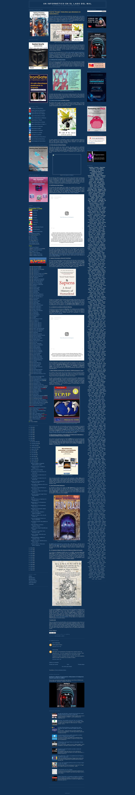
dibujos (90, 269)
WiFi (100, 208)
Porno (99, 388)
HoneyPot (95, 399)
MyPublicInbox (32, 577)
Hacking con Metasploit (38, 344)
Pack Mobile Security (33, 241)
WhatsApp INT (36, 292)
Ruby (101, 311)
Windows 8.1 (93, 336)
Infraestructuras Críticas (38, 358)
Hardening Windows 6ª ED (38, 407)
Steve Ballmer (98, 547)
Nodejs (94, 417)
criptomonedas (97, 214)
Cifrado (89, 211)
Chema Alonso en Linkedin (36, 132)
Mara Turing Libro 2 (37, 307)
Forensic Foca (102, 348)
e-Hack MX (35, 222)
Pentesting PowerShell (37, 369)
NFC (98, 314)
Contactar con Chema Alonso (37, 108)
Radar (94, 540)
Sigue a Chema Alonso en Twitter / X (38, 124)
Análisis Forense (36, 346)
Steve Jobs (91, 340)
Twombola (89, 550)
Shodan (98, 233)
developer (100, 247)
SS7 (90, 454)
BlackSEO (100, 286)
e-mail (103, 192)
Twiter (101, 548)
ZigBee (102, 555)
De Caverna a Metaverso (38, 294)
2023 (31, 432)
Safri (103, 543)
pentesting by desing (92, 408)
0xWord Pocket (52, 20)
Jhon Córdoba (55, 642)
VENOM (104, 550)
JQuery (99, 522)
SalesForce (94, 454)
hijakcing (98, 566)
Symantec (96, 484)
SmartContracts (101, 238)
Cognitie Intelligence (95, 426)
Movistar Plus (99, 273)
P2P (103, 295)
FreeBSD (91, 513)
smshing (98, 440)
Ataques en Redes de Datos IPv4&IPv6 (57, 432)
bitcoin (98, 212)
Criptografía (100, 200)
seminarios (90, 410)
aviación (103, 434)
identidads (91, 569)
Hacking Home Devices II (39, 274)
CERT (89, 467)
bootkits (89, 407)
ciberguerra (102, 244)
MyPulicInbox (90, 533)
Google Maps (90, 378)
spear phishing (91, 322)
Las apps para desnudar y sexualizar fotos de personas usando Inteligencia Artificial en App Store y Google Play (71, 714)
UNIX (91, 406)
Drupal (104, 386)
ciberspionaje (91, 374)
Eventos (96, 167)
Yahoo (93, 299)
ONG (93, 334)
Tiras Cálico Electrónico (39, 329)
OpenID (99, 536)
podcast (93, 226)
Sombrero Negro (36, 301)
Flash (100, 469)
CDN (100, 441)
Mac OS (97, 528)
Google (93, 174)
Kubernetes (35, 299)
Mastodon (89, 363)
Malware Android (36, 365)
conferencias (99, 174)
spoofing (91, 237)
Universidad (90, 189)
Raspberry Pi (35, 316)
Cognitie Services (102, 506)
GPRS (103, 231)
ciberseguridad (93, 173)
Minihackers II (36, 270)
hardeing (102, 565)
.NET (89, 233)
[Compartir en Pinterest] (55, 633)
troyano (98, 292)
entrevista (92, 341)
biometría (95, 256)
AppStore (100, 410)
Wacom (94, 551)
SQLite (99, 334)
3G (96, 303)
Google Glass (100, 428)
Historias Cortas (36, 287)
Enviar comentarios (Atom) (60, 670)
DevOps (94, 308)
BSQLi (93, 332)
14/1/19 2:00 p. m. (56, 659)
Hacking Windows (36, 347)
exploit (98, 218)
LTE (97, 448)
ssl (92, 263)
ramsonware (103, 574)
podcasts (90, 225)
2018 (31, 548)
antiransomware (96, 330)
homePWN (89, 492)
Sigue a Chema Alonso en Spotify (38, 122)
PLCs (89, 370)
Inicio (68, 664)
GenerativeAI (91, 199)
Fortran (104, 511)
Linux (103, 182)
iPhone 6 (89, 463)
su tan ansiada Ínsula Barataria (61, 616)
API (101, 285)
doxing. (102, 558)
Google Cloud (97, 318)
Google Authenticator (92, 323)
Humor (103, 177)
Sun (103, 319)
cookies (96, 374)
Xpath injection (94, 421)
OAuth (98, 329)
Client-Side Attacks (37, 348)
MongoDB (90, 417)
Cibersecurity (102, 411)
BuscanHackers (94, 411)
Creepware (99, 443)
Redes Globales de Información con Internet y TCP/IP (68, 423)
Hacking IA (36, 268)
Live (95, 430)
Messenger (90, 329)
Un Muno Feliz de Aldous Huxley (68, 91)
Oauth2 (95, 319)
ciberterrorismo (91, 352)
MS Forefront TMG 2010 (38, 416)
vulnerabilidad (103, 440)
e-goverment (98, 277)
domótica (94, 366)
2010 (31, 562)
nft (92, 274)
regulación (90, 395)
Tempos (95, 188)
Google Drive (95, 428)
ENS (104, 310)
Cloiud (97, 506)
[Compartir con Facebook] (54, 633)
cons (90, 230)
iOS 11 (101, 566)
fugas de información (92, 260)
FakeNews (102, 269)
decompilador (98, 489)
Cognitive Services (99, 204)
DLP (103, 367)
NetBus (97, 533)
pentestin (103, 407)
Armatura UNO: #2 (37, 325)
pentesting (92, 170)
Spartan (89, 547)
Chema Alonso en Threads (36, 120)
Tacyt (95, 255)
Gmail (101, 225)
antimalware (98, 231)
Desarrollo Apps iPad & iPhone (39, 399)
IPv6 (101, 219)
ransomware (95, 278)
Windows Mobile (91, 365)
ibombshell (99, 366)
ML (95, 297)
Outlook (103, 344)
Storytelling (35, 291)
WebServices (91, 458)
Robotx (104, 540)
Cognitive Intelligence (94, 203)
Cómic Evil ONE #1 (37, 336)
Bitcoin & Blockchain (37, 355)
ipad (94, 216)
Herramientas (102, 211)
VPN (101, 281)
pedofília (99, 570)
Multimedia (95, 344)
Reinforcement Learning (101, 480)
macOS (90, 284)
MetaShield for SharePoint (93, 529)
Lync (104, 526)
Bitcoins (99, 220)
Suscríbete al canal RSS (36, 134)
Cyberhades (31, 584)
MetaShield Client (98, 400)
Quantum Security (37, 269)
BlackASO (93, 441)
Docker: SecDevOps (37, 343)
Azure (93, 267)
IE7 (101, 362)
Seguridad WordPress (37, 359)
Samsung (95, 380)
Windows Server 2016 (37, 255)
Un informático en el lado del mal (67, 4)
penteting (103, 463)
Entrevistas (94, 190)
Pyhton (93, 433)
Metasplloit (100, 529)
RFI (91, 370)
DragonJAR (35, 210)
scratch (103, 382)
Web (100, 551)
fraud (101, 491)
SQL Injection (102, 199)
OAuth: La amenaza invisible (37, 469)
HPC (89, 517)
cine (95, 271)
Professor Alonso (33, 237)
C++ (104, 503)
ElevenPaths (97, 177)
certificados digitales (95, 326)
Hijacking (99, 264)
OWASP (99, 344)
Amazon (98, 248)
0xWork (98, 496)
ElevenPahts (103, 354)
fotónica (96, 437)
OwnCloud (95, 537)
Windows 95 (93, 434)
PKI (102, 355)
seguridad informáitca (100, 408)
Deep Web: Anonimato (37, 366)
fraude (101, 205)
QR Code (103, 403)
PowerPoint (90, 452)
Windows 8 (93, 241)
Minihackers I (36, 272)
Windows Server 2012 (37, 397)
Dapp (90, 444)
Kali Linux (103, 260)
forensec (104, 562)
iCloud (93, 407)
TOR (105, 267)
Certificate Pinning (97, 367)
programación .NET (92, 292)
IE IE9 (102, 218)
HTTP (89, 249)
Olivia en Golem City (38, 276)
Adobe (93, 359)
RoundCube (99, 481)
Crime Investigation (37, 353)
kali (89, 241)
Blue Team (103, 312)
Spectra (103, 188)
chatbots (103, 315)
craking (89, 558)
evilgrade (103, 462)
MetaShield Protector (96, 270)
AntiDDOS (97, 359)
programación (96, 215)
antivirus (90, 307)
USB (89, 312)
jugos (98, 569)
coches (104, 345)
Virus (89, 336)
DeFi (105, 332)
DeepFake (100, 386)
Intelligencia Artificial (94, 522)
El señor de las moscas (56, 100)
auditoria (94, 488)
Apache (95, 222)
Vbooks (99, 356)
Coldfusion (101, 426)
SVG (95, 543)
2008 (31, 566)
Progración (90, 539)
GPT (97, 226)
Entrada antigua (81, 664)
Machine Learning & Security (39, 335)
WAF (103, 356)
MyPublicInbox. (96, 532)
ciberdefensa (101, 392)
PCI (93, 451)
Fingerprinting (102, 183)
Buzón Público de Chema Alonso (38, 112)
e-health (89, 347)
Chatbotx (93, 506)
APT (101, 258)
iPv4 (104, 241)
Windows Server (92, 212)
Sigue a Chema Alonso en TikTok (38, 115)
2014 (31, 555)
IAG (90, 415)
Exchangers (104, 510)
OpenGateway (91, 315)
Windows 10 (101, 227)
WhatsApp (94, 194)
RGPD (89, 540)
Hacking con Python (37, 372)
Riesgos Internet (36, 339)
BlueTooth (103, 248)
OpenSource (90, 301)
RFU (104, 539)
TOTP (90, 277)
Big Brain (69, 189)
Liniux (91, 526)
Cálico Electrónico (34, 239)
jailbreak (90, 234)
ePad (105, 558)
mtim (93, 570)
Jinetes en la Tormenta (37, 310)
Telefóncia (94, 548)
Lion (101, 369)
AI (96, 170)
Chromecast (99, 467)
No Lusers (96, 186)
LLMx (94, 525)
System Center (92, 456)
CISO (90, 318)
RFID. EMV (101, 539)
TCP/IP (104, 363)
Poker (103, 451)
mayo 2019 (33, 454)
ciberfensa (98, 488)
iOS (94, 192)
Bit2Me (96, 267)
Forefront (98, 343)
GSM (91, 293)
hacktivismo (102, 282)
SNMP (97, 404)
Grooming (90, 399)
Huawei (99, 518)
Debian (90, 308)
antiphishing (90, 321)
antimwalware (90, 488)
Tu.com (98, 297)
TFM (96, 456)
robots (89, 263)
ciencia (89, 393)
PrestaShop (98, 418)
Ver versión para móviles (67, 666)
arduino (94, 307)
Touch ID (103, 484)
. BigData (94, 496)
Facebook (95, 193)
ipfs (105, 492)
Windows (91, 183)
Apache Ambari (90, 499)
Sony (93, 419)
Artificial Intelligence (99, 179)
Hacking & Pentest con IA (39, 273)
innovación (92, 204)
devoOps (103, 489)
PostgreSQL (93, 418)
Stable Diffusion (101, 380)
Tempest (94, 345)
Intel (100, 349)
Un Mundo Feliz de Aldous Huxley (58, 59)
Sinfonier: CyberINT (37, 364)
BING (104, 219)
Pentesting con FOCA (37, 380)
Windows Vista (95, 211)
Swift (92, 484)
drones (95, 316)
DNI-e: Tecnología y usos (38, 413)
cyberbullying (90, 358)
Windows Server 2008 (101, 371)
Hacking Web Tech (37, 362)
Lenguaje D (98, 525)
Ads (88, 354)
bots (103, 262)
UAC (91, 256)
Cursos (92, 178)
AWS (90, 359)
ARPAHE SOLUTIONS (37, 231)
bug (89, 200)
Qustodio (92, 480)
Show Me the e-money (37, 318)
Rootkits (93, 363)
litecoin (102, 422)
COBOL (92, 467)
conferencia (91, 245)
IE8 (98, 429)
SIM (96, 334)
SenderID (95, 370)
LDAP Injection (92, 262)
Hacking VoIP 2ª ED (37, 391)
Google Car (90, 428)
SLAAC (94, 389)
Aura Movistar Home (99, 502)
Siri (101, 290)
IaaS (89, 473)
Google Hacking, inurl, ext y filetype (65, 769)
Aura (99, 194)
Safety (100, 543)
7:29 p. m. (68, 634)
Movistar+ (103, 270)
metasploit (94, 201)
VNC (93, 485)
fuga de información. (95, 563)
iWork (96, 407)
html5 (99, 358)
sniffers (89, 310)
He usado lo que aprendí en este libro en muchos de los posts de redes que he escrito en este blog (66, 431)
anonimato (98, 266)
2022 (31, 434)
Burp (104, 466)
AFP (96, 465)
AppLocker (89, 500)
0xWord (30, 576)
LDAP (95, 258)
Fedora (100, 445)
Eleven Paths (101, 185)
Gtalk (90, 447)
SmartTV (98, 242)
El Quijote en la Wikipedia (68, 606)
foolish (101, 321)
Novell (96, 388)
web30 (99, 395)
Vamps (100, 419)
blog (103, 220)
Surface (89, 484)
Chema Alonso (61, 244)
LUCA (90, 194)
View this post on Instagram (67, 217)
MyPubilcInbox (91, 403)
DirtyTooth (91, 314)
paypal (104, 393)
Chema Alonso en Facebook (37, 130)
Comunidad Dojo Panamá (37, 227)
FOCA (99, 188)
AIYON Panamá (36, 229)
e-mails (90, 303)
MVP (101, 343)
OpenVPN (97, 417)
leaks (97, 347)
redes (101, 197)
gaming (98, 249)
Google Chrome (92, 229)
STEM (92, 543)
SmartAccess (97, 544)
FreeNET (103, 469)
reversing (98, 285)
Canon (95, 467)
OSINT (34, 317)
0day (94, 303)
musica (100, 463)
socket (94, 577)
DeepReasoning (92, 362)
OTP (89, 325)
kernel (104, 326)
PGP (95, 311)
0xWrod (101, 496)
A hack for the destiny (37, 350)
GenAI (94, 182)
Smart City (100, 370)
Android (91, 185)
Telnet (98, 548)
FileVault (95, 511)
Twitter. (104, 548)
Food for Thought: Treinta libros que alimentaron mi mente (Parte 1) (64, 12)
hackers (102, 181)
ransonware (95, 495)
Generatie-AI (91, 470)
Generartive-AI (101, 513)
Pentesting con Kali (38, 248)
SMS (104, 229)
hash (99, 437)
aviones (91, 436)
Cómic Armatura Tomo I (38, 340)
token (98, 258)
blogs (89, 226)
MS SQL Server (101, 275)
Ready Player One (58, 544)
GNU (93, 369)
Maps (99, 415)
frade (90, 563)
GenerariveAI (96, 513)
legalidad (99, 271)
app (94, 321)
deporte (90, 366)
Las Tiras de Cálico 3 (38, 281)
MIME (92, 528)
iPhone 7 (98, 492)
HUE (104, 470)
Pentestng (94, 478)
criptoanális (93, 558)
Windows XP (96, 244)
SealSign (89, 345)
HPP (89, 429)
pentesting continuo (97, 382)
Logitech (94, 526)
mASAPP (99, 407)
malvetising (102, 569)
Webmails (92, 295)
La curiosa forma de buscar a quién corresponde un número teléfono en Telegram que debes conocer (70, 736)
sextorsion (103, 358)
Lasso (104, 429)
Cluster (34, 368)
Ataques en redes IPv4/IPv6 (39, 401)
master (103, 366)
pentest (91, 181)
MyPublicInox (102, 532)
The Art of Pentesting (37, 283)
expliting (93, 562)
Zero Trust (99, 434)
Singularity (97, 455)
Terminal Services (101, 263)
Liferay (102, 525)
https (94, 253)
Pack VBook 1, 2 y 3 (33, 251)
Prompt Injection (94, 251)
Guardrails (100, 414)
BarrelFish (89, 503)
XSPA (98, 381)
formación (90, 177)
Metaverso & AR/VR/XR (38, 284)
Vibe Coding (93, 371)
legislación (102, 279)
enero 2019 (33, 461)
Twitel (95, 296)
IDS (99, 362)
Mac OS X (95, 240)
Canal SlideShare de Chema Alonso (38, 136)
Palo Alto (99, 451)
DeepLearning (101, 284)
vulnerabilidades (95, 310)
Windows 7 (90, 215)
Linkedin (94, 293)
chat (103, 290)
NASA (94, 533)
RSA (98, 308)
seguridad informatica (100, 576)
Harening (103, 517)
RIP (91, 540)
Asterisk (101, 466)
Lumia (102, 526)
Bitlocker (103, 396)
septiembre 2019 (34, 447)
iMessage (90, 382)
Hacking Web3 (36, 288)
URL (95, 550)
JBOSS (89, 448)
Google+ (89, 414)
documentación (91, 282)
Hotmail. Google (94, 518)
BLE (101, 322)
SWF (97, 543)
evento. (100, 561)
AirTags (102, 465)
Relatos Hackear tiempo (38, 305)
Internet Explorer (97, 207)
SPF (96, 315)
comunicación (96, 436)
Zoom (99, 421)
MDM (89, 400)
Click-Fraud (103, 377)
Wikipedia (99, 406)
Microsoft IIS (99, 432)
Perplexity (90, 285)
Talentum (99, 255)
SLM (100, 351)
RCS (96, 480)
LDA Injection (104, 524)
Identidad (99, 182)
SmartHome (102, 259)
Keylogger (92, 474)
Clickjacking (98, 360)
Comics (96, 183)
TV (96, 356)
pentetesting (91, 573)
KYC (89, 474)
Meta (92, 338)
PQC (101, 329)
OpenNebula (103, 536)
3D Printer (97, 322)
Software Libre (91, 231)
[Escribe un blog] (51, 633)
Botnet (100, 278)
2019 (31, 440)
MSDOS (89, 355)
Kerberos (95, 415)
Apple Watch (90, 425)
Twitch (91, 485)
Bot (104, 341)
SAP (88, 454)
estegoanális (93, 491)
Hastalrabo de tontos (101, 323)
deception (102, 421)
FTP (97, 348)
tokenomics (90, 222)
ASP (89, 396)
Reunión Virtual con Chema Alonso (38, 110)
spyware (103, 352)
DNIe (104, 322)
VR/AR (100, 288)
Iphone (90, 182)
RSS (95, 289)
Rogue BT (94, 481)
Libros (97, 175)
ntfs (96, 570)
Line (95, 474)
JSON (101, 429)
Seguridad (103, 334)
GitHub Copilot (95, 349)
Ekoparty (34, 217)
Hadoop (98, 378)
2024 (31, 431)
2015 (31, 553)
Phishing (90, 209)
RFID (103, 349)
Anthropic (96, 410)
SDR (101, 433)
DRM (103, 467)
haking (104, 491)
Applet (95, 425)
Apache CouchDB (97, 499)
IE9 (89, 338)
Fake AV (97, 445)
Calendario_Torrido (92, 288)
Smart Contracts (100, 325)
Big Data (35, 285)
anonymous (101, 373)
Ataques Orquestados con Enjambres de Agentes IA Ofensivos (70, 776)
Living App (93, 248)
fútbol (103, 374)
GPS (93, 233)
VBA (101, 550)
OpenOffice (103, 305)
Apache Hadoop (98, 396)
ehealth (93, 347)
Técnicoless (91, 252)
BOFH (98, 384)
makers (103, 277)
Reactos (100, 452)
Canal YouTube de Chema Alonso (38, 138)
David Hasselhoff (98, 337)
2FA (103, 214)
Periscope (102, 537)
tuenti (104, 307)
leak (90, 242)
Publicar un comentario (54, 662)
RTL (97, 452)
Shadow (90, 455)
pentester (90, 278)
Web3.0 (104, 419)
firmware (100, 562)
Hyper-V (96, 447)
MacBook (94, 355)
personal (91, 192)
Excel (99, 260)
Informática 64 (96, 304)
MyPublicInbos (91, 532)
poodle (99, 573)
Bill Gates (102, 384)
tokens (100, 216)
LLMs (95, 189)
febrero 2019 (34, 460)
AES (93, 410)
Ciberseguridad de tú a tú (38, 295)
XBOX (99, 301)
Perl (104, 417)
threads (103, 495)
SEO (94, 285)
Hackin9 (92, 429)
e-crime (104, 240)
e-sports (95, 358)
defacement (96, 393)
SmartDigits (102, 544)
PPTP (105, 378)
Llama (103, 264)
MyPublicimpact (32, 579)
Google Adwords (102, 514)
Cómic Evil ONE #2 (38, 331)
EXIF (90, 469)
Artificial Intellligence (91, 502)
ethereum (97, 282)
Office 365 (100, 319)
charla (90, 275)
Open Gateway (100, 300)
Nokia (101, 477)
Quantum (95, 247)
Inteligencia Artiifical (101, 473)
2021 (31, 436)
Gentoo (104, 445)
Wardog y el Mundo (37, 390)
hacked (96, 245)
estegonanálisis (91, 437)
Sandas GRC (103, 418)
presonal (103, 573)
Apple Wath (94, 500)
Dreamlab (34, 215)
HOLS (93, 447)
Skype (95, 325)
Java (89, 255)
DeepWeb (93, 343)
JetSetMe (92, 524)
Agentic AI (103, 292)
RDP (92, 325)
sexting (91, 327)
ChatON (90, 506)
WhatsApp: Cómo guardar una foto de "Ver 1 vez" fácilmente (70, 720)
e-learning (95, 462)
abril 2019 (33, 456)
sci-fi (104, 321)
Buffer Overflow (94, 377)
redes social (91, 576)
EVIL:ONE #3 (36, 314)
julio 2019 (33, 450)
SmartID (104, 370)
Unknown (54, 649)
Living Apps (95, 227)
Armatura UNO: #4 (37, 322)
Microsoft (92, 196)
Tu (88, 485)
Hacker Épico (36, 394)
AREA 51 (34, 224)
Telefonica (89, 391)
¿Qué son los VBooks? (34, 247)
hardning (94, 566)
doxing (92, 316)
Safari (94, 356)
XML (90, 421)
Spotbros (93, 547)
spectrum (97, 577)
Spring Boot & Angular (37, 337)
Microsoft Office (96, 305)
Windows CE (100, 485)
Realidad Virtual (91, 351)
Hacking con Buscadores (38, 410)
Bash (89, 411)
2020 (31, 438)
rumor (95, 576)
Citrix (104, 247)
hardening (91, 179)
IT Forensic (35, 219)
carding (92, 392)
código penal (93, 489)
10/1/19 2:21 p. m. (56, 646)
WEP (96, 485)
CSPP (93, 318)
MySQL (103, 234)
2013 (31, 557)
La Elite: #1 (36, 320)
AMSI (99, 465)
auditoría (93, 197)
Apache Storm (103, 499)
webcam (98, 289)
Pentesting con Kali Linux (38, 384)
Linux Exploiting (36, 381)
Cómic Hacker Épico (37, 370)
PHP (94, 234)
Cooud (91, 507)
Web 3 (103, 551)
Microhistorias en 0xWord (68, 475)
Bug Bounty (35, 311)
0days (101, 375)
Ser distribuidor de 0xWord (34, 233)
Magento (92, 400)
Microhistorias (36, 392)
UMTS (97, 391)
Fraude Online (35, 409)
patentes (92, 375)
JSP (92, 415)
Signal (93, 455)
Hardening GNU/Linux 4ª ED (39, 386)
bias (92, 312)
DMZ (103, 360)
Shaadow (104, 454)
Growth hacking (94, 414)
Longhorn (103, 474)
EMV (104, 426)
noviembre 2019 (34, 443)
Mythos (96, 403)
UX (93, 406)
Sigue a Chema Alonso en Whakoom (38, 117)
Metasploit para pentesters (40, 395)
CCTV (97, 441)
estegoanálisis (98, 341)
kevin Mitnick (97, 352)
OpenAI (102, 237)
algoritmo (100, 340)
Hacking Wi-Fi (36, 313)
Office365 (102, 314)
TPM (91, 548)
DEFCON (101, 332)
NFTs (104, 273)
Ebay (93, 469)
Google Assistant (96, 470)
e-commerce (102, 308)
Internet (91, 186)
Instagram (93, 273)
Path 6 (90, 433)
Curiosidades (100, 168)
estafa (102, 559)
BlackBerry (91, 385)
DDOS (89, 343)
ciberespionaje (92, 223)
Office (92, 255)
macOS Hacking (36, 354)
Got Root (35, 361)
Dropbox (89, 369)
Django (103, 444)
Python (97, 197)
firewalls (95, 422)
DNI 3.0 (97, 507)
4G (89, 367)
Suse (104, 455)
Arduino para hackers (37, 250)
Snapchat (89, 419)
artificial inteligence (91, 459)
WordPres (98, 555)
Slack (101, 455)
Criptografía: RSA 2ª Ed (38, 387)
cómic (98, 281)
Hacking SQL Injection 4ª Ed (39, 402)
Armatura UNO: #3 (37, 324)
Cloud (93, 242)
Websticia (96, 340)
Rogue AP (90, 404)
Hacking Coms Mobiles (38, 405)
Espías (89, 445)
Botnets (95, 263)
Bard (100, 295)
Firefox (94, 225)
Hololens (89, 518)
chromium (103, 459)
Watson (97, 551)
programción (98, 574)
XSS (97, 216)
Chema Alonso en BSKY (36, 128)
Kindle (100, 524)
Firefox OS (100, 511)
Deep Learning (94, 208)
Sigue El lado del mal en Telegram (38, 113)
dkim (89, 316)
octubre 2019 (34, 445)
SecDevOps (102, 338)
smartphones (93, 440)
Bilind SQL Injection (95, 503)
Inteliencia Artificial (91, 521)
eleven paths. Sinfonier (93, 559)
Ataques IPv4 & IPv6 (37, 254)
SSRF (100, 404)
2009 (31, 564)
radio (103, 253)
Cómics (90, 193)
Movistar (104, 208)
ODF (104, 274)
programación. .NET (92, 574)
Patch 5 (99, 537)
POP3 (96, 451)
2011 (31, 560)
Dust (92, 289)
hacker (98, 296)
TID (89, 271)
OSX (90, 451)
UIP (92, 550)
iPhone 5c (94, 492)
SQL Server (94, 238)
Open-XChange (94, 536)
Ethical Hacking (36, 252)
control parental (91, 337)
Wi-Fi (95, 381)
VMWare (102, 456)
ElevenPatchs (90, 510)
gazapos (94, 565)
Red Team (35, 342)
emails (99, 559)
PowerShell (92, 205)
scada (99, 316)
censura (96, 392)
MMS (94, 528)
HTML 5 (104, 414)
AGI (104, 496)
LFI (104, 362)
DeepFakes (103, 215)
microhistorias (102, 245)
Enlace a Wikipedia (74, 192)
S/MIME (94, 404)
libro (103, 223)
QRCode (94, 452)
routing (89, 440)
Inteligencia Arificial (94, 473)
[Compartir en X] (52, 633)
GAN (103, 327)
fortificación (94, 230)
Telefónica (102, 175)
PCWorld (90, 247)
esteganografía (96, 269)
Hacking (91, 167)
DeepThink (99, 444)
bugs (104, 209)
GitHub (92, 297)
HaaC (96, 369)
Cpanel (95, 443)
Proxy (97, 262)
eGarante (91, 422)
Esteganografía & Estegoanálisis (40, 379)
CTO (98, 411)
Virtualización (90, 381)
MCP (100, 448)
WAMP (90, 551)
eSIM (89, 491)
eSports (99, 462)
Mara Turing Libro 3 (37, 306)
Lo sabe (32, 497)
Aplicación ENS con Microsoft (39, 403)
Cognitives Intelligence (92, 386)
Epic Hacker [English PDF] (38, 376)
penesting (103, 570)
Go (89, 388)
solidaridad (99, 495)
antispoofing (102, 381)
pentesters (95, 284)
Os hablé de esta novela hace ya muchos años (59, 543)
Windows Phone (98, 365)
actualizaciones (97, 458)
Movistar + (99, 229)
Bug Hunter (36, 266)
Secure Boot (99, 454)
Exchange (93, 445)
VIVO (96, 406)
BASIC (94, 384)
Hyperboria (101, 447)
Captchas (100, 303)
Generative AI (91, 219)
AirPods (92, 396)
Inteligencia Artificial (97, 171)
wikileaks (103, 289)
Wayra (102, 242)
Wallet (100, 391)
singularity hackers (98, 274)
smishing (90, 577)
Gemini (100, 226)
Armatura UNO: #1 (37, 327)
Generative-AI (102, 193)
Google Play (97, 237)
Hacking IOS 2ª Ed (37, 383)
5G (104, 395)
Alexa (96, 286)
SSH (104, 311)
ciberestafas (98, 252)
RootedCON (97, 433)
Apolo (98, 466)
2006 (31, 570)
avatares (104, 365)
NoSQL (99, 403)
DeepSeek (94, 281)
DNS (98, 225)
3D (102, 341)
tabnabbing (103, 577)
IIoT (105, 518)
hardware (95, 209)
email (100, 374)
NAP (96, 477)
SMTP (91, 380)
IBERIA (102, 518)
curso (93, 277)
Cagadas (100, 425)
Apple (95, 185)
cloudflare (102, 236)
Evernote (96, 469)
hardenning (90, 566)
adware (92, 271)
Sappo (97, 389)
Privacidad (101, 173)
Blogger (101, 310)
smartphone (94, 264)
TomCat (100, 484)
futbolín (91, 565)
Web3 (95, 200)
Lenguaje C (91, 430)
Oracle (89, 238)
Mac (98, 279)
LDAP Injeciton (90, 525)
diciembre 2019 (34, 441)
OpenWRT (90, 537)
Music (104, 369)
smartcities (97, 375)
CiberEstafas (35, 302)
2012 (31, 559)
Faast (89, 248)
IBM (98, 288)
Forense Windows (36, 418)
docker (103, 252)
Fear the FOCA (33, 236)
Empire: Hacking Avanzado (38, 328)
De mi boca (101, 507)
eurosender (96, 561)
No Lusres (101, 533)
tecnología (96, 327)
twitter (96, 199)
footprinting (94, 275)
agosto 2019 (34, 449)
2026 (31, 427)
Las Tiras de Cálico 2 (38, 296)
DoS (97, 362)
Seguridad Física (93, 220)
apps (90, 264)
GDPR (95, 314)
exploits (90, 253)
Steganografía (102, 389)
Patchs (101, 417)
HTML (90, 290)
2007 (31, 568)
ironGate (95, 569)
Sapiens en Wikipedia (68, 296)
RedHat (96, 351)
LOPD (95, 279)
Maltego (102, 430)
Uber (99, 456)
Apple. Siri (98, 500)
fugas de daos (101, 563)
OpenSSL (98, 355)
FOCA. (92, 511)
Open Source (93, 218)
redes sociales (101, 230)
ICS (99, 369)
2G (102, 395)
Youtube (90, 216)
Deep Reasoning (91, 333)
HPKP (101, 470)
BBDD (104, 410)
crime (100, 436)
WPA (89, 434)
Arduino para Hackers (37, 333)
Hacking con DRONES (37, 351)
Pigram (89, 418)
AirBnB (89, 441)
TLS (89, 371)
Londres (98, 526)
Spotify (95, 301)
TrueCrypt (97, 419)
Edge (104, 337)
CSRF (100, 327)
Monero (102, 415)
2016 (31, 551)
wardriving (95, 395)
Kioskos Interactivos (101, 399)
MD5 (89, 528)
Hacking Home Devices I (39, 280)
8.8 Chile (34, 212)
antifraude (104, 406)
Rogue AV (89, 481)
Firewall (89, 270)
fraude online (99, 241)
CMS (94, 360)
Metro (104, 529)
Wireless (90, 240)
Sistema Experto (91, 544)
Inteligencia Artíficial (98, 521)
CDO (90, 281)
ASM (92, 367)
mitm (99, 201)
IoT (104, 225)
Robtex (104, 452)
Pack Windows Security (34, 243)
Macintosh (98, 430)
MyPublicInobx (91, 477)
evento (101, 326)
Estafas (103, 194)
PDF (100, 262)
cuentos (97, 321)
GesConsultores (96, 514)
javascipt (102, 437)
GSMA (90, 349)
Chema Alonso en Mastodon (37, 126)
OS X (95, 338)
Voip (104, 281)
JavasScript (103, 522)
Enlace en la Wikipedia (57, 313)
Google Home (98, 333)
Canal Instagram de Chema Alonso (38, 141)
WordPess (94, 555)
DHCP (103, 443)
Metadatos (100, 189)
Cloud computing (102, 222)
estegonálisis (91, 561)
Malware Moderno (36, 303)
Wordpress (91, 236)
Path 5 (98, 311)
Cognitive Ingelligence (100, 385)
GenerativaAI (90, 514)
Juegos (97, 219)
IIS (95, 233)
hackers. (98, 565)
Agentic (89, 267)
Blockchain (102, 203)
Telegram (94, 249)
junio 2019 (33, 452)
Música (102, 201)
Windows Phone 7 (98, 554)
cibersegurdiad (103, 488)
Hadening (99, 517)
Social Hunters (36, 298)
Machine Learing (102, 528)
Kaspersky (94, 448)
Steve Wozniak (99, 363)
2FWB (91, 384)
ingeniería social (97, 312)
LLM (98, 181)
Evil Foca (101, 267)
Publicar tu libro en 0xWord (34, 207)
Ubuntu (99, 240)
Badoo (104, 502)
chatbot (102, 266)
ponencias (95, 573)
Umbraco (98, 550)
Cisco (99, 377)
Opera (98, 338)
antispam (103, 301)
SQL (104, 433)
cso (92, 393)
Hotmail (104, 299)
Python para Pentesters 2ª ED (39, 373)
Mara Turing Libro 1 (37, 309)
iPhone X (102, 492)
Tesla (89, 406)
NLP (98, 477)
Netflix (95, 329)
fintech (97, 562)
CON (104, 216)
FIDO (89, 511)
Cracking (103, 233)
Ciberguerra (36, 277)
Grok (105, 428)
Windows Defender (91, 554)
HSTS (95, 378)
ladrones (99, 422)
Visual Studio (99, 345)
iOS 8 (104, 566)
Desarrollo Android (37, 388)
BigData (97, 205)
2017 (31, 549)
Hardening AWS (36, 290)
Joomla (101, 304)
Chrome (103, 249)
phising (89, 465)
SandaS (103, 404)
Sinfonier (97, 290)
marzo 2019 (33, 458)
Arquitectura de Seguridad (39, 279)
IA (98, 170)
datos (90, 274)
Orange (103, 432)
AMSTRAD (104, 316)
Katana (96, 524)
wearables (90, 496)
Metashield (90, 305)
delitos (100, 393)
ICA (102, 378)
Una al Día (35, 412)
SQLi (94, 290)
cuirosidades (98, 558)
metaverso (98, 253)
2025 (31, 429)
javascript (90, 244)
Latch (95, 181)
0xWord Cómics (64, 20)
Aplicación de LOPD (37, 417)
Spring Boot (35, 332)
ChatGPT (98, 192)
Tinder (93, 391)
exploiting (99, 223)
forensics (96, 295)
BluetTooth (101, 503)
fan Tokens (100, 256)
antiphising (102, 458)
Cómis (94, 507)
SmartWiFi (91, 296)
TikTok (99, 315)
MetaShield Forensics (92, 432)
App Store (92, 354)
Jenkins (89, 524)
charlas (96, 178)
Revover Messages (99, 540)
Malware (101, 178)
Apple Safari (97, 354)
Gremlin (92, 388)
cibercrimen (90, 207)
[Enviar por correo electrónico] (50, 633)
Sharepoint (104, 351)
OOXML (97, 259)
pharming (90, 495)
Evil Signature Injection (97, 510)
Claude (104, 256)
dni (102, 436)
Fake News (68, 192)
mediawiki (90, 570)
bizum (96, 459)
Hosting (95, 429)
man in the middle (95, 463)
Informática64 (93, 300)
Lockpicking (99, 474)
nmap (89, 375)
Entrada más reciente (53, 664)
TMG (89, 548)
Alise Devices (93, 466)
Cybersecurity (99, 299)
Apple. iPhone (103, 500)
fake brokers (98, 491)
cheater (99, 459)
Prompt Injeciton (95, 539)
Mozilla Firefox (100, 293)
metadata (98, 234)
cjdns (89, 489)
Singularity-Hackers (33, 580)
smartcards (93, 465)
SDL (102, 481)
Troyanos (101, 251)
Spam (92, 200)
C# (97, 425)
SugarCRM (103, 547)
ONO (104, 533)
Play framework (99, 478)
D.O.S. (97, 332)
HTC (91, 517)
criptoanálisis (99, 307)
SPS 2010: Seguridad (37, 414)
